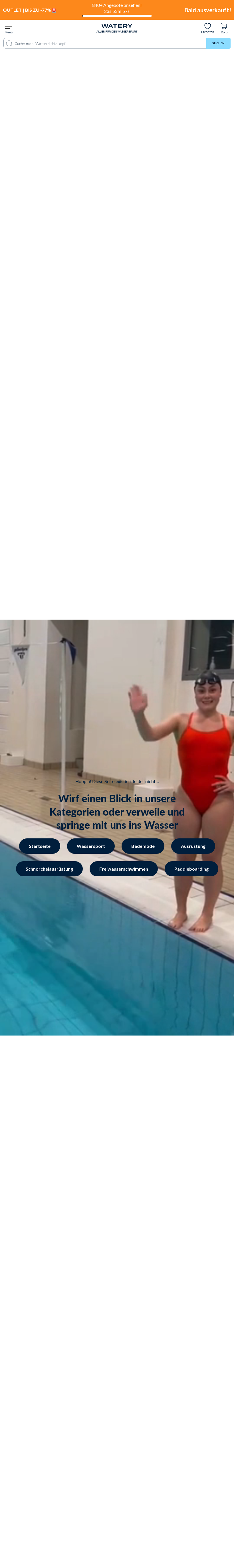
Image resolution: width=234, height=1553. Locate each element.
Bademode (143, 846)
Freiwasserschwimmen (123, 868)
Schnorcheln (54, 812)
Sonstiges (53, 826)
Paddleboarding (191, 868)
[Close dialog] (96, 693)
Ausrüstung (193, 846)
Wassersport (54, 784)
